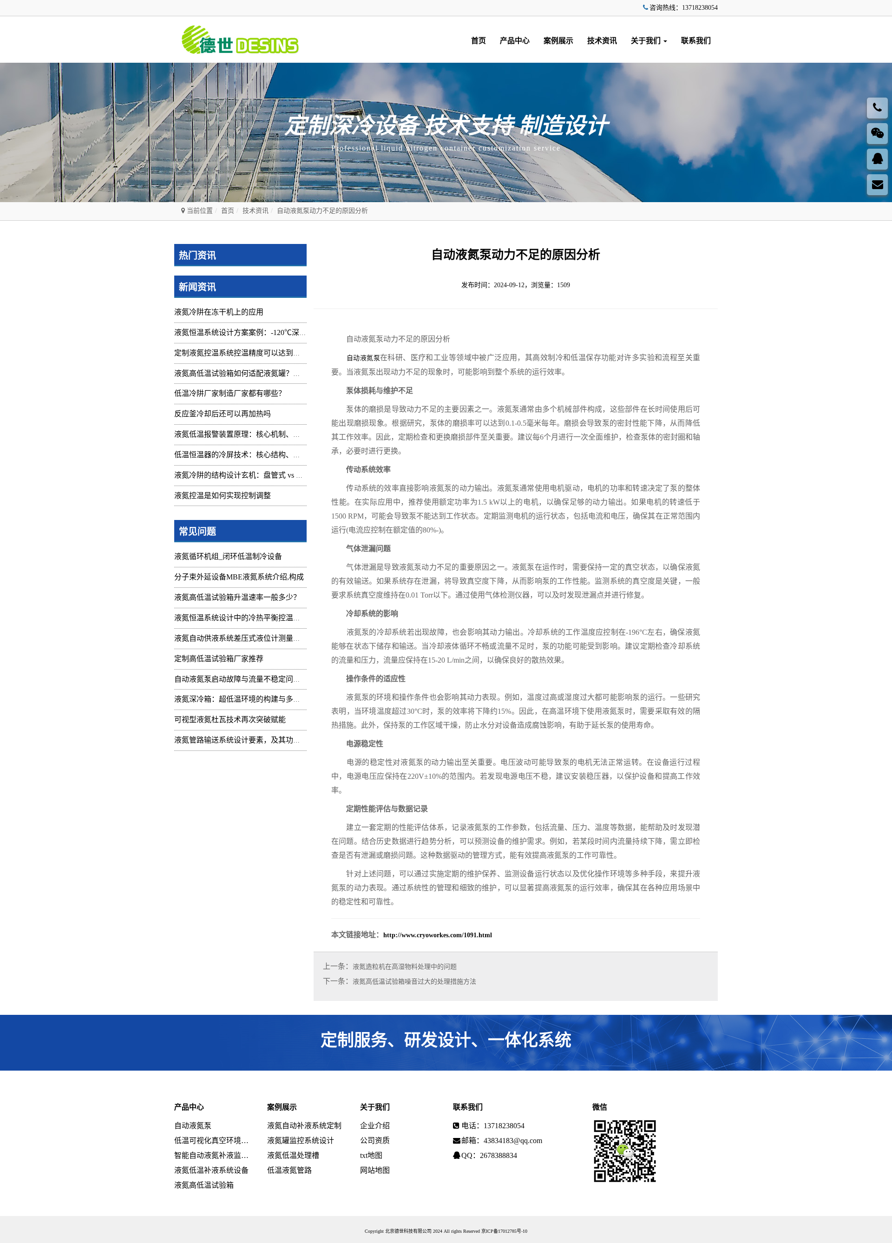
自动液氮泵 (363, 358)
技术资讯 (602, 41)
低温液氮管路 (289, 1170)
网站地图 (375, 1170)
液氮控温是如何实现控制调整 (222, 496)
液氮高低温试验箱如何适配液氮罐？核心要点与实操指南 (267, 373)
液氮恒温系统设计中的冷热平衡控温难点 (241, 618)
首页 (478, 41)
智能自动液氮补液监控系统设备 (213, 1155)
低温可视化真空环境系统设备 (213, 1140)
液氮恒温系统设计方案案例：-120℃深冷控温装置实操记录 (270, 332)
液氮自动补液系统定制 (304, 1126)
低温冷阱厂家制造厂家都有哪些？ (230, 393)
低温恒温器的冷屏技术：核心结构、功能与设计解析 (259, 455)
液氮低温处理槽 (293, 1155)
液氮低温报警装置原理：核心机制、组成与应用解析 (259, 434)
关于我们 (646, 41)
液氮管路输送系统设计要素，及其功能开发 (244, 740)
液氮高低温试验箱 (204, 1185)
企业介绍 (375, 1126)
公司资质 (375, 1140)
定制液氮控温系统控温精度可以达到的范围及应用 (256, 353)
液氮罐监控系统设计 (300, 1140)
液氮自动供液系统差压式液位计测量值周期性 (248, 638)
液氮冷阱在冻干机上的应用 (218, 312)
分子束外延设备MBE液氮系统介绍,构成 (239, 577)
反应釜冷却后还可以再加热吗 (222, 414)
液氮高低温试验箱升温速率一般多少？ (237, 597)
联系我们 (696, 41)
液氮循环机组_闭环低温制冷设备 (228, 556)
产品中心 (515, 41)
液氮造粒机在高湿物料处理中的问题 (405, 966)
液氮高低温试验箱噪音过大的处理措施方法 (414, 981)
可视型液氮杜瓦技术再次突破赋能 (230, 719)
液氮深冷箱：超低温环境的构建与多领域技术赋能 (256, 699)
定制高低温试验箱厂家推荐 (218, 659)
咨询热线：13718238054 (683, 7)
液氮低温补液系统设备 (211, 1170)
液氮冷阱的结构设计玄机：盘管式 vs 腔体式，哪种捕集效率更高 (279, 475)
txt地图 (371, 1155)
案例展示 (558, 41)
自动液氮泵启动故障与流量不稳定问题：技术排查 (256, 679)
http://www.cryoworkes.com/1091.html (437, 935)
